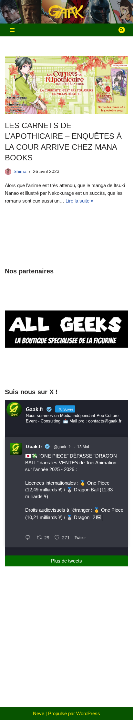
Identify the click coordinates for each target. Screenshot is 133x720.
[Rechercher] (121, 30)
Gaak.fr (34, 446)
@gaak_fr (62, 447)
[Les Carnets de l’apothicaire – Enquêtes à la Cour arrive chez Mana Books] (66, 85)
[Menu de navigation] (12, 30)
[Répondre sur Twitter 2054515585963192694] (29, 538)
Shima (20, 171)
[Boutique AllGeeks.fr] (66, 370)
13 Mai (83, 447)
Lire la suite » (79, 201)
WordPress (88, 713)
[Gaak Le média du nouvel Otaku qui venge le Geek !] (66, 12)
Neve (38, 713)
